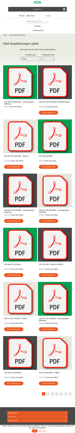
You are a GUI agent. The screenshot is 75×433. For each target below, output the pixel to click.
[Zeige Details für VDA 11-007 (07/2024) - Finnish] (20, 299)
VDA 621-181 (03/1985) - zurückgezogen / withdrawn (19, 211)
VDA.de (21, 16)
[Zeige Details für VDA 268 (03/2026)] (55, 136)
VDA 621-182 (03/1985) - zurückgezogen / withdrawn (54, 211)
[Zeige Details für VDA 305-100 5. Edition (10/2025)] (55, 245)
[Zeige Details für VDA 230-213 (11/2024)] (20, 245)
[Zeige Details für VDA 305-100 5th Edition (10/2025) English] (55, 82)
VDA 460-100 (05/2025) (12, 373)
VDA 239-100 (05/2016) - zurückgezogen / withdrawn (19, 103)
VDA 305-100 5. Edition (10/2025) (51, 264)
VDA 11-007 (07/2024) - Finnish (15, 318)
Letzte (70, 394)
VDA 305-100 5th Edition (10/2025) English (54, 102)
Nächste (65, 394)
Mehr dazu (42, 431)
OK (35, 431)
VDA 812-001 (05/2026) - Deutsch (16, 156)
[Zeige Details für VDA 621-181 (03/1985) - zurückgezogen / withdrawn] (20, 190)
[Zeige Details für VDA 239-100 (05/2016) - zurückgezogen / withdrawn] (20, 82)
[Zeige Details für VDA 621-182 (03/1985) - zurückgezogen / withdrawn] (55, 190)
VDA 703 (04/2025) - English (49, 373)
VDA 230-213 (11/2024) (12, 264)
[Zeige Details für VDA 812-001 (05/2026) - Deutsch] (20, 136)
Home (5, 35)
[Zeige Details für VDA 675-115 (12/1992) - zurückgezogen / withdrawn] (55, 299)
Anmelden (37, 26)
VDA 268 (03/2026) (46, 156)
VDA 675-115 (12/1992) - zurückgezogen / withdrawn (54, 319)
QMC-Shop (30, 16)
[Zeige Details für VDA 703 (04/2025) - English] (55, 353)
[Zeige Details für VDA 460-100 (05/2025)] (20, 353)
